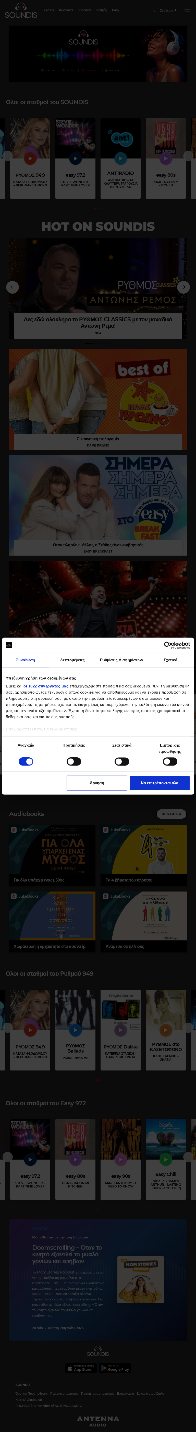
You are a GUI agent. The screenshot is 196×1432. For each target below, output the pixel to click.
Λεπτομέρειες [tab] (72, 660)
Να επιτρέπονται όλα (159, 783)
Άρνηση (97, 783)
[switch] (74, 762)
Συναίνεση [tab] (25, 660)
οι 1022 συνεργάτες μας (45, 686)
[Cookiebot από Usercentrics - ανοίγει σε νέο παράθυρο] (167, 645)
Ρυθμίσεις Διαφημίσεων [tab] (121, 660)
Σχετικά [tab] (170, 660)
